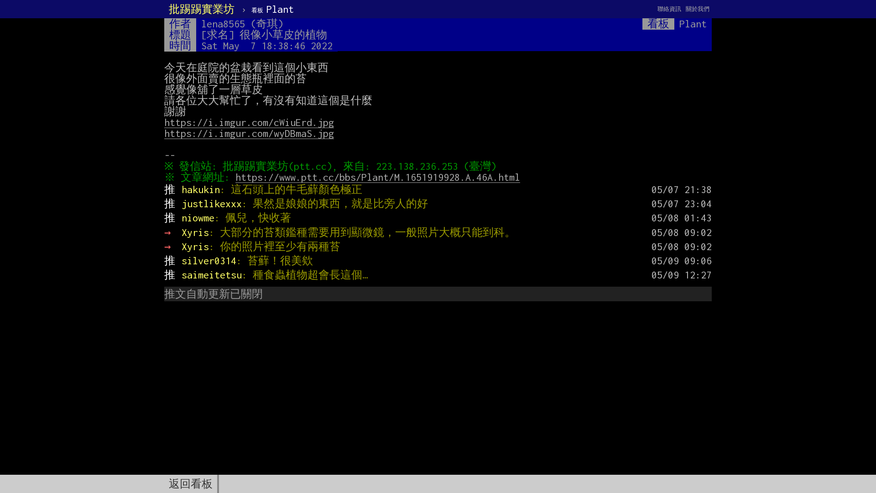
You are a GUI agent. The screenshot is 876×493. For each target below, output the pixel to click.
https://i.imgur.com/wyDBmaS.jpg (249, 133)
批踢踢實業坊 (202, 9)
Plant (272, 9)
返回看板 (191, 484)
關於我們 (697, 9)
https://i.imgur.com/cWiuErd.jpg (249, 122)
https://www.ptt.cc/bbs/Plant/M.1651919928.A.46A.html (377, 177)
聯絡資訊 (669, 9)
